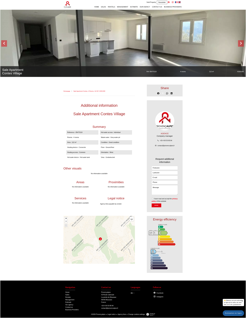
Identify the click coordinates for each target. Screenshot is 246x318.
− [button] (66, 221)
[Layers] (132, 219)
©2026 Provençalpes (98, 314)
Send (156, 205)
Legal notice (111, 314)
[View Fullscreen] (66, 225)
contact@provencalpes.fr (165, 145)
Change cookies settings (136, 314)
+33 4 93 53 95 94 (166, 140)
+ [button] (66, 218)
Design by (152, 314)
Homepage (66, 91)
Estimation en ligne (233, 313)
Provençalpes (106, 292)
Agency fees (122, 314)
